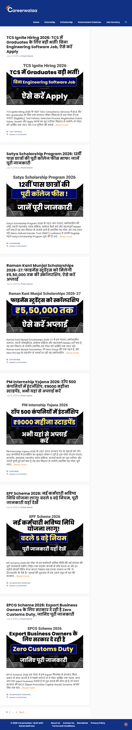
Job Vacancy (113, 22)
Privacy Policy (98, 723)
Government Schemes (89, 22)
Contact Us (68, 723)
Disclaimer (82, 723)
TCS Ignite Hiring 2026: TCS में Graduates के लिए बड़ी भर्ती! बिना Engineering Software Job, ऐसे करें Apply (39, 44)
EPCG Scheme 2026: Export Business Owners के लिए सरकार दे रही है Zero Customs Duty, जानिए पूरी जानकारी (41, 609)
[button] (125, 22)
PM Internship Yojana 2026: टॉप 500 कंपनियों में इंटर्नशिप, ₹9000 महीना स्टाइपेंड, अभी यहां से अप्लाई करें (41, 386)
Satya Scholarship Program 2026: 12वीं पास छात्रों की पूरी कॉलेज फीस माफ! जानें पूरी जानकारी (43, 158)
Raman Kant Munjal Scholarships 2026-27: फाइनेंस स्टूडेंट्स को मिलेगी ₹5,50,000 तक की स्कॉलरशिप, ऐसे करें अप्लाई (40, 272)
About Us (55, 723)
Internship (49, 22)
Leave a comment (18, 134)
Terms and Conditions (63, 726)
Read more (62, 124)
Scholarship (66, 22)
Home (36, 22)
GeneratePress (27, 726)
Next (23, 712)
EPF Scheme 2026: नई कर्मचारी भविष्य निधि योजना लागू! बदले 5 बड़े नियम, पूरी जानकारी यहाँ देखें (42, 498)
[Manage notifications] (126, 724)
